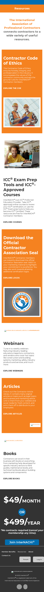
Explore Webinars (13, 371)
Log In (39, 559)
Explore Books (11, 479)
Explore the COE (12, 88)
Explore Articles (13, 414)
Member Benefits (8, 552)
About (30, 552)
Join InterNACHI (22, 542)
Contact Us (6, 555)
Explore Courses (12, 222)
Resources (22, 552)
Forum (25, 559)
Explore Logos (11, 278)
